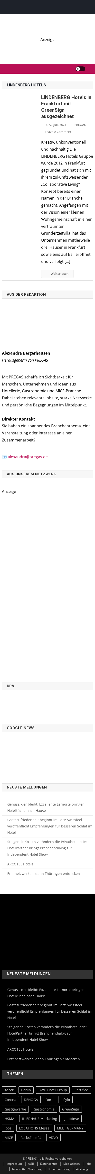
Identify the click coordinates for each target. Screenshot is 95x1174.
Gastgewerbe (15, 1109)
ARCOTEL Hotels (20, 864)
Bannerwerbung (59, 1169)
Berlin (26, 1090)
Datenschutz (48, 1164)
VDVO (53, 1137)
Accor (9, 1090)
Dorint (51, 1099)
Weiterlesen (59, 273)
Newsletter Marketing (27, 1169)
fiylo (66, 1099)
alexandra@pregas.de (28, 456)
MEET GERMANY (70, 1128)
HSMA (9, 1118)
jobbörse (72, 1118)
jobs (8, 1128)
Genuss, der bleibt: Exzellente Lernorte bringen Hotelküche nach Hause (46, 807)
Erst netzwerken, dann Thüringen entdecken (43, 873)
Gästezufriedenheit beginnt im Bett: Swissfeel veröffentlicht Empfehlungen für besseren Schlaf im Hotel (49, 826)
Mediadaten (71, 1164)
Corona (10, 1099)
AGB (31, 1164)
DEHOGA (31, 1099)
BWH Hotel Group (52, 1090)
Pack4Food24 (30, 1137)
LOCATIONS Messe (34, 1128)
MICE (9, 1137)
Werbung (82, 1169)
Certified (81, 1090)
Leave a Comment (58, 131)
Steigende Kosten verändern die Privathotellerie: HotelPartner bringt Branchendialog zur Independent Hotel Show (47, 848)
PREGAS (80, 125)
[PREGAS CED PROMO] (47, 585)
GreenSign (70, 1109)
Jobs (88, 1164)
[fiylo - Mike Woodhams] (47, 48)
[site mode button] (80, 68)
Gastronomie (44, 1109)
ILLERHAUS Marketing (39, 1118)
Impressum (14, 1164)
